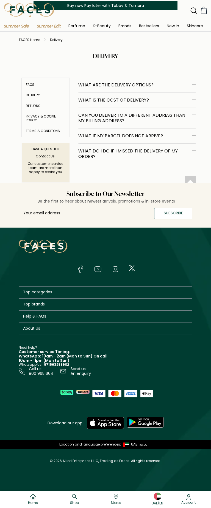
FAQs (30, 85)
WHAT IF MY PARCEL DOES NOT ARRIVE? (120, 136)
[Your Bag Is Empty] (204, 10)
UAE (134, 444)
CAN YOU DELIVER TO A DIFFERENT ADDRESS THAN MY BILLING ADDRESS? (131, 118)
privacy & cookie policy (41, 118)
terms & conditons (43, 131)
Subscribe (173, 213)
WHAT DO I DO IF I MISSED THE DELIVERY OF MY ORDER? (128, 154)
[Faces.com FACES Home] (29, 10)
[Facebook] (80, 269)
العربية (143, 444)
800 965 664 (41, 373)
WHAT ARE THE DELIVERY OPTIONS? (116, 85)
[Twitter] (132, 268)
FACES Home (29, 40)
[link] (124, 26)
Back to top (190, 181)
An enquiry (81, 373)
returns (33, 106)
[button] (16, 26)
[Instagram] (115, 269)
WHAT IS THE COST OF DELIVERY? (113, 100)
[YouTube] (97, 269)
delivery (33, 95)
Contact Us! (45, 156)
